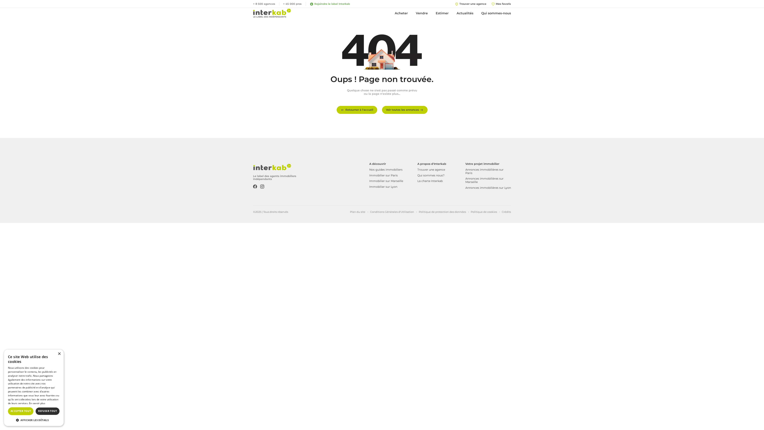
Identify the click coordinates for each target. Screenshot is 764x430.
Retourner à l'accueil (359, 109)
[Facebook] (255, 186)
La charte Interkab (430, 181)
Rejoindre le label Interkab (332, 3)
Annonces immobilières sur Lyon (488, 188)
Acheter (401, 13)
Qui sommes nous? (430, 175)
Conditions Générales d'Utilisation (392, 211)
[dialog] (34, 388)
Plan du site (357, 211)
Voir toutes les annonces (402, 109)
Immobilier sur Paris (383, 175)
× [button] (59, 353)
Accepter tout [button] (21, 411)
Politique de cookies (484, 211)
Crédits (506, 211)
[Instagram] (262, 186)
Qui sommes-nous (496, 13)
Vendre (422, 13)
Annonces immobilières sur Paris (484, 171)
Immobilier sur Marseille (386, 181)
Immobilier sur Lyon (383, 187)
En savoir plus (37, 403)
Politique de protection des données (442, 211)
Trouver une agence (431, 169)
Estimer (442, 13)
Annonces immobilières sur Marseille (484, 180)
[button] (34, 420)
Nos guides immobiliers (385, 169)
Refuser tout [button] (47, 411)
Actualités (465, 13)
